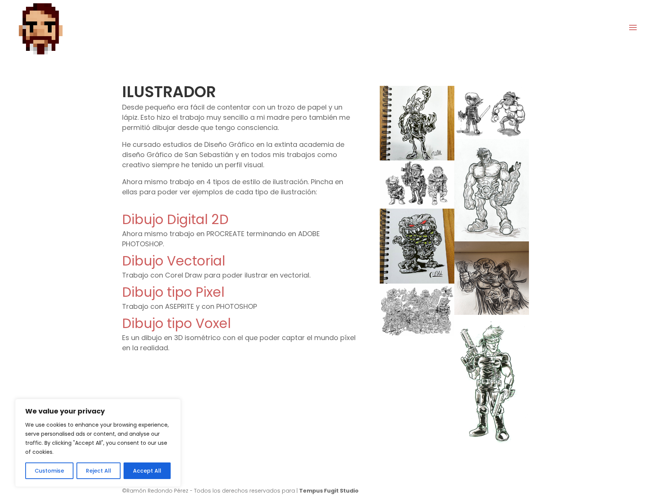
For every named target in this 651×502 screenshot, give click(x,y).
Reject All (98, 471)
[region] (98, 443)
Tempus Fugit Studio (329, 490)
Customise (49, 471)
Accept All (147, 471)
